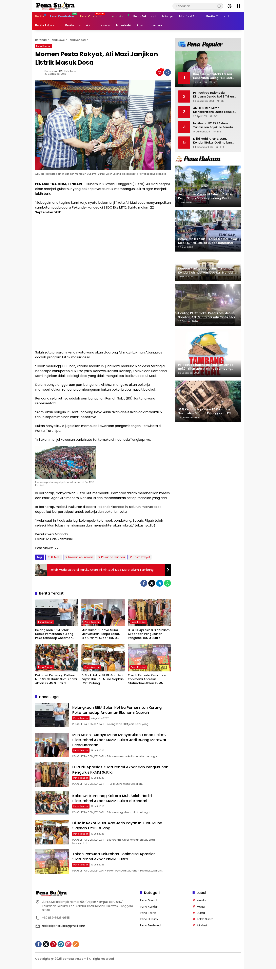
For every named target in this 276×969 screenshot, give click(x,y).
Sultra (201, 913)
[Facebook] (143, 583)
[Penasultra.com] (55, 6)
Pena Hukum (149, 919)
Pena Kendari (43, 46)
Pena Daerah (149, 900)
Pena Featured (150, 925)
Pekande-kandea (113, 557)
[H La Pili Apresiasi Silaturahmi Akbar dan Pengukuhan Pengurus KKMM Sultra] (149, 612)
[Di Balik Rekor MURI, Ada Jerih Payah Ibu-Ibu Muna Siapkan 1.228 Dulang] (102, 657)
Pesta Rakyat (141, 557)
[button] (219, 6)
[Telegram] (159, 583)
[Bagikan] (167, 72)
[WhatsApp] (167, 583)
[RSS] (76, 944)
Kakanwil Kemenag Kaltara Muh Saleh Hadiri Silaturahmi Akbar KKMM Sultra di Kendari (56, 679)
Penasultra (50, 71)
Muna (201, 907)
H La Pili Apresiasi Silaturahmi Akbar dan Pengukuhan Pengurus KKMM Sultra (149, 634)
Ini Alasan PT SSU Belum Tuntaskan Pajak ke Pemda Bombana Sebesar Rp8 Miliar (214, 125)
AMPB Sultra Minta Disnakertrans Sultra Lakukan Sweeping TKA (214, 110)
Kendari (202, 900)
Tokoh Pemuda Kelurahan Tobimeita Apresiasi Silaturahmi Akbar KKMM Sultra (147, 679)
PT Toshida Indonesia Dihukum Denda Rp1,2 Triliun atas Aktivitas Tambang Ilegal (213, 95)
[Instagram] (68, 944)
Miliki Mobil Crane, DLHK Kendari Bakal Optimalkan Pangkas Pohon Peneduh (212, 141)
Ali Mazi (55, 557)
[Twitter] (151, 583)
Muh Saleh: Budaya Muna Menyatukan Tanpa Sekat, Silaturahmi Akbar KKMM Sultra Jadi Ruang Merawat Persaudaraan (101, 634)
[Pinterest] (53, 944)
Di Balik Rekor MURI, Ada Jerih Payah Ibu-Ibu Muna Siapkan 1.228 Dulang (102, 679)
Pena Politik (148, 913)
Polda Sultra (205, 919)
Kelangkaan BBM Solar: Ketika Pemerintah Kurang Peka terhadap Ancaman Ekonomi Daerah (54, 634)
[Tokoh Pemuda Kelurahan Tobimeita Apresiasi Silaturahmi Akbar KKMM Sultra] (149, 657)
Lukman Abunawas (80, 557)
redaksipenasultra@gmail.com (63, 926)
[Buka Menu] (238, 6)
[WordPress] (61, 944)
